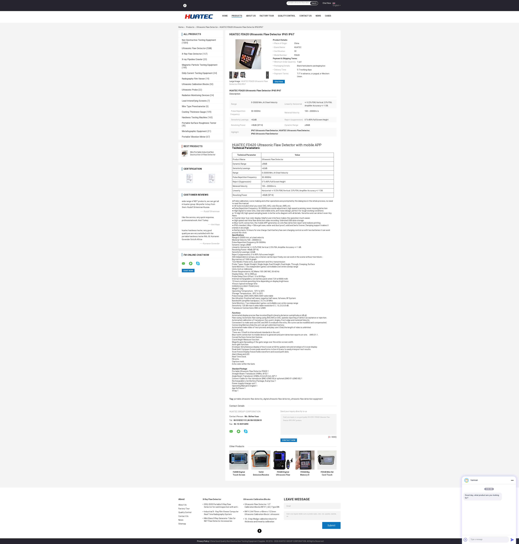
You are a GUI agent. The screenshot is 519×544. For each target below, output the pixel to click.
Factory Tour (267, 16)
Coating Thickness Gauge (194, 112)
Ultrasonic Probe (190, 89)
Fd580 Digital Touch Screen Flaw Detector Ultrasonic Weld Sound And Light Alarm (239, 473)
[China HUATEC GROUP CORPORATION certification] (189, 178)
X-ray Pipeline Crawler (192, 59)
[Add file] (465, 540)
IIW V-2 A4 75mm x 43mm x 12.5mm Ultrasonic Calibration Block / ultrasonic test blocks (262, 513)
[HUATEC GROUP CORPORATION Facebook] (184, 5)
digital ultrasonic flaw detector (276, 399)
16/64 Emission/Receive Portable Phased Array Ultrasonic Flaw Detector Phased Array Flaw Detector (261, 473)
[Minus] (512, 480)
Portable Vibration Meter (194, 136)
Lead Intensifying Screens (194, 101)
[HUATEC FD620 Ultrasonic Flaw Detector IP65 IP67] (248, 54)
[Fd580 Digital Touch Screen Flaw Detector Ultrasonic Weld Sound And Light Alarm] (238, 460)
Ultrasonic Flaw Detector (207, 27)
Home (225, 16)
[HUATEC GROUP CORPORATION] (199, 16)
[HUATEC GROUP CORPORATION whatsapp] (192, 263)
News (318, 16)
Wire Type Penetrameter (193, 106)
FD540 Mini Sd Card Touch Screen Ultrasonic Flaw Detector (327, 473)
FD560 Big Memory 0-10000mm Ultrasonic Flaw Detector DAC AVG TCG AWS (305, 473)
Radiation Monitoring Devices (195, 95)
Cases (328, 16)
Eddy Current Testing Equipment (197, 73)
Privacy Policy (203, 541)
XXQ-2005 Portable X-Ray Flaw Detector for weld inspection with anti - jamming (221, 506)
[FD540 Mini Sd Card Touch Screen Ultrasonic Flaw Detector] (327, 460)
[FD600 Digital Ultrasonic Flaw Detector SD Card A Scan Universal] (282, 460)
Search (314, 3)
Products (237, 16)
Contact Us (305, 16)
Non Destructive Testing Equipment (199, 40)
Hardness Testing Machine (194, 117)
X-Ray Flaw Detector (192, 54)
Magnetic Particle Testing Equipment (199, 65)
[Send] (512, 540)
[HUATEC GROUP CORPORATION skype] (199, 263)
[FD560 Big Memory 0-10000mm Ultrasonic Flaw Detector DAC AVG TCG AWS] (305, 460)
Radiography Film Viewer (193, 78)
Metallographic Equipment (194, 131)
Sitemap (182, 524)
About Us (251, 16)
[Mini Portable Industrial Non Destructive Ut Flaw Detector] (184, 153)
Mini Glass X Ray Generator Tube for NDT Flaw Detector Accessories (220, 519)
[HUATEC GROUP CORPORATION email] (185, 263)
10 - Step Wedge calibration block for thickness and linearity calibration (261, 520)
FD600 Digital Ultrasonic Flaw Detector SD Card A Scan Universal (283, 473)
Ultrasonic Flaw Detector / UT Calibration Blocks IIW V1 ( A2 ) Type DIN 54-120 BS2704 (262, 506)
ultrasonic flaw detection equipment (307, 399)
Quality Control (286, 16)
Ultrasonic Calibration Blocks (195, 84)
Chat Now (327, 3)
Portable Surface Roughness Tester (199, 123)
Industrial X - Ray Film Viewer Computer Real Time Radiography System (221, 512)
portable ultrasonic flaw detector (248, 399)
